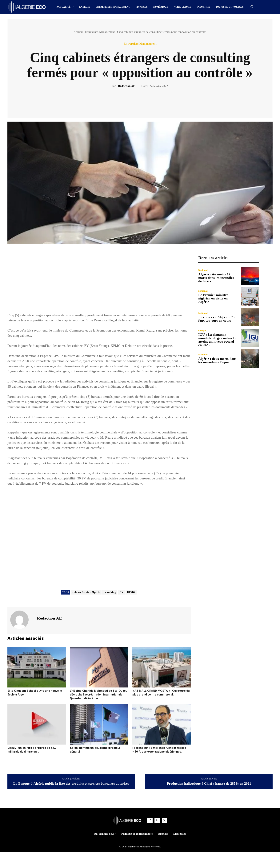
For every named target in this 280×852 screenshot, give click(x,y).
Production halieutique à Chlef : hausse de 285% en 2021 (209, 783)
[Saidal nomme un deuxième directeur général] (99, 724)
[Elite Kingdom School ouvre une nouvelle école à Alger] (36, 667)
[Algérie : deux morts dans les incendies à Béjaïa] (250, 358)
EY (121, 592)
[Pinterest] (144, 101)
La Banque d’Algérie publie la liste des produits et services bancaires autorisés (71, 783)
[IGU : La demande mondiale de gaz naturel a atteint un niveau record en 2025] (250, 338)
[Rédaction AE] (21, 620)
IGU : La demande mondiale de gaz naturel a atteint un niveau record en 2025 (217, 340)
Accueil (78, 31)
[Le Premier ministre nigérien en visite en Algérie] (250, 296)
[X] (135, 101)
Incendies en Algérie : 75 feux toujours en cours (216, 318)
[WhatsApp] (153, 101)
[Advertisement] (99, 282)
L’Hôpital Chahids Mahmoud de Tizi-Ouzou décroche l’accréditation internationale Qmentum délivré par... (98, 694)
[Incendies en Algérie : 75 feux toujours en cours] (250, 317)
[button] (252, 6)
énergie (202, 330)
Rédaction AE (126, 85)
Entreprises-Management (100, 31)
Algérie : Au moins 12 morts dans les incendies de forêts (216, 277)
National (203, 270)
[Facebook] (127, 101)
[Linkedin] (157, 820)
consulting (110, 592)
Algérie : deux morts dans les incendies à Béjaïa (217, 360)
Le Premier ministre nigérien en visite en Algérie (213, 298)
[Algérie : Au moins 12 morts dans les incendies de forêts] (250, 276)
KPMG (131, 592)
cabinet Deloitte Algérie (86, 592)
